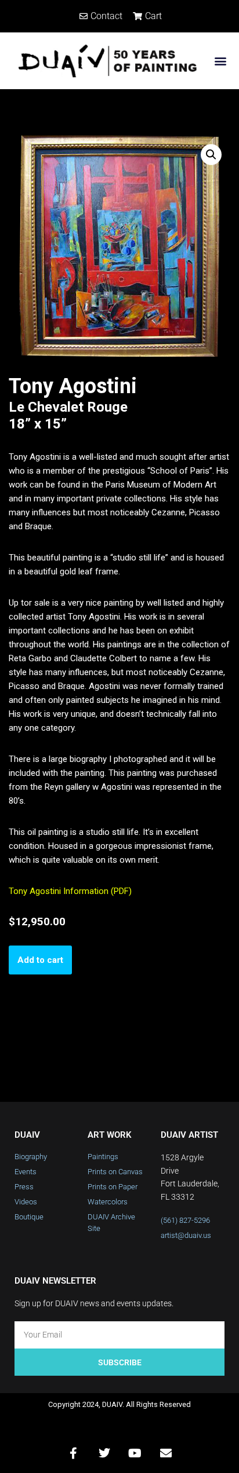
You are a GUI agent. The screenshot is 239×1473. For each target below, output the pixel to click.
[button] (220, 60)
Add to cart (40, 960)
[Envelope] (166, 1453)
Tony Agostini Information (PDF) (70, 891)
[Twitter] (104, 1453)
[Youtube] (135, 1453)
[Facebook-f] (74, 1453)
